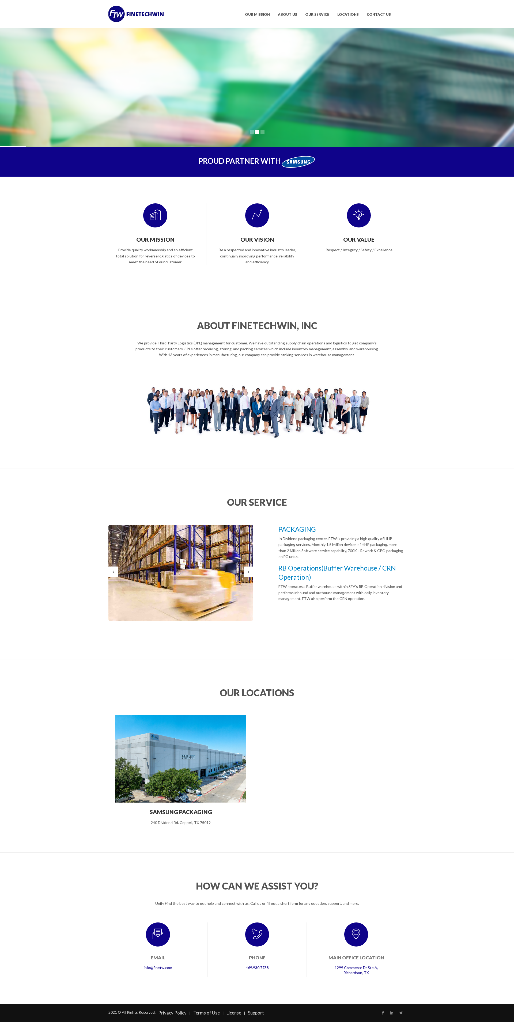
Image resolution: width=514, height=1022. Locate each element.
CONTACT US (379, 14)
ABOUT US (287, 14)
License (233, 1013)
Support (256, 1013)
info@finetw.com (158, 967)
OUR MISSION (257, 14)
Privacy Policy (172, 1013)
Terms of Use (206, 1013)
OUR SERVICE (317, 14)
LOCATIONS (348, 14)
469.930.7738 (257, 967)
